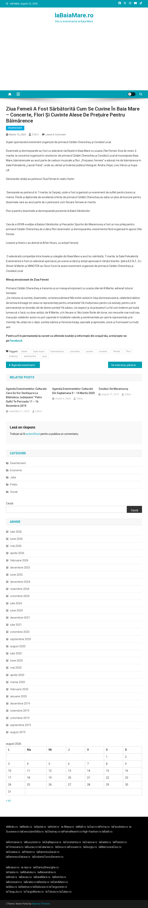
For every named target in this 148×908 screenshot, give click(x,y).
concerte (75, 351)
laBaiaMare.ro (74, 15)
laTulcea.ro (52, 891)
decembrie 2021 (20, 617)
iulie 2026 (16, 531)
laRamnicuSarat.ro (48, 852)
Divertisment (15, 128)
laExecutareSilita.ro (32, 831)
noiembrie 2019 (19, 710)
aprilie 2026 (17, 553)
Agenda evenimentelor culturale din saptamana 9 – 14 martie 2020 (25, 365)
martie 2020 (17, 682)
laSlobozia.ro (40, 886)
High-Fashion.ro (91, 831)
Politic (14, 484)
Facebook (16, 340)
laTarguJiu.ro (15, 891)
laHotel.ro (53, 826)
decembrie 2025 (20, 567)
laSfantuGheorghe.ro (46, 867)
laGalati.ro (105, 842)
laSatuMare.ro (59, 882)
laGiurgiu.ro (91, 846)
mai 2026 (16, 545)
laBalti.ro (107, 831)
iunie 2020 (16, 660)
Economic (16, 470)
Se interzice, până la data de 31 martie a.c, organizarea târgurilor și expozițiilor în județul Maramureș (126, 365)
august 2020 (17, 646)
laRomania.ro (14, 842)
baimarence (57, 351)
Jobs (13, 477)
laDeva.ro (60, 846)
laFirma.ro (104, 826)
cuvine (89, 351)
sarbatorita (30, 356)
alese (24, 351)
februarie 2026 (19, 560)
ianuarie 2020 (18, 696)
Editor (35, 134)
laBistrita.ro (59, 877)
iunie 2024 (16, 610)
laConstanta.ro (72, 842)
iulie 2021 (16, 624)
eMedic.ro (12, 826)
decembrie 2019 (20, 703)
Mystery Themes (41, 903)
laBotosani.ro (14, 882)
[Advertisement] (74, 61)
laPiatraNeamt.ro (71, 831)
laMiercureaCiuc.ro (110, 846)
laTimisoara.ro (15, 846)
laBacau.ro (25, 877)
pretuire (13, 356)
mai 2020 (16, 667)
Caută (9, 503)
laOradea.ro (13, 852)
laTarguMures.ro (34, 891)
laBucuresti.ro (32, 842)
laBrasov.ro (12, 867)
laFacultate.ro (119, 826)
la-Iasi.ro (26, 867)
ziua (44, 356)
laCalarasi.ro (45, 846)
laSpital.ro (40, 826)
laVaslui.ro (13, 872)
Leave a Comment (55, 134)
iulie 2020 (16, 653)
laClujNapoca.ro (51, 842)
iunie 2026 (16, 538)
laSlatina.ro (25, 886)
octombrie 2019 (19, 717)
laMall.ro (81, 826)
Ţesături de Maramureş (113, 388)
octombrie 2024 (19, 596)
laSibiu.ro (11, 886)
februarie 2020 (19, 689)
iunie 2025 (16, 574)
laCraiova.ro (90, 842)
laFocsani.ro (74, 846)
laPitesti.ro (28, 852)
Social (14, 491)
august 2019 (17, 732)
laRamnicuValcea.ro (18, 856)
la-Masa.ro (67, 826)
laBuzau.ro (31, 846)
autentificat (33, 433)
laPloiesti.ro (120, 842)
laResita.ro (42, 882)
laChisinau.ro (53, 831)
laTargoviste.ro (58, 886)
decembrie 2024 (20, 581)
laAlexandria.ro (47, 872)
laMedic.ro (26, 826)
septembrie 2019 (20, 725)
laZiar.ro (92, 826)
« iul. (8, 800)
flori (128, 351)
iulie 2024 (16, 603)
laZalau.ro (65, 891)
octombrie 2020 (19, 631)
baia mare (38, 351)
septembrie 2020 (20, 639)
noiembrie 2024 (19, 588)
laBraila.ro (30, 882)
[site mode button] (131, 94)
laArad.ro (11, 877)
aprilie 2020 (17, 675)
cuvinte (103, 351)
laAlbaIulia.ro (28, 872)
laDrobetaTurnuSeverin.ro (47, 856)
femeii (116, 351)
